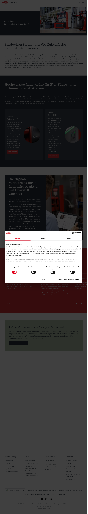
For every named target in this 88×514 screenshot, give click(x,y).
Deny (43, 279)
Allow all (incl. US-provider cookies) (68, 279)
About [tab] (69, 238)
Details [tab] (43, 238)
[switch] (33, 272)
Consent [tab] (17, 238)
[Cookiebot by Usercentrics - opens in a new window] (73, 233)
